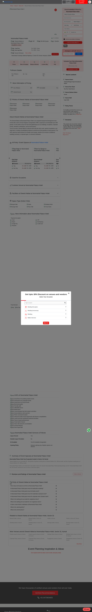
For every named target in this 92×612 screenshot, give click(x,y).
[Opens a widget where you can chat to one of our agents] (87, 609)
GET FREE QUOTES (82, 1)
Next (45, 323)
